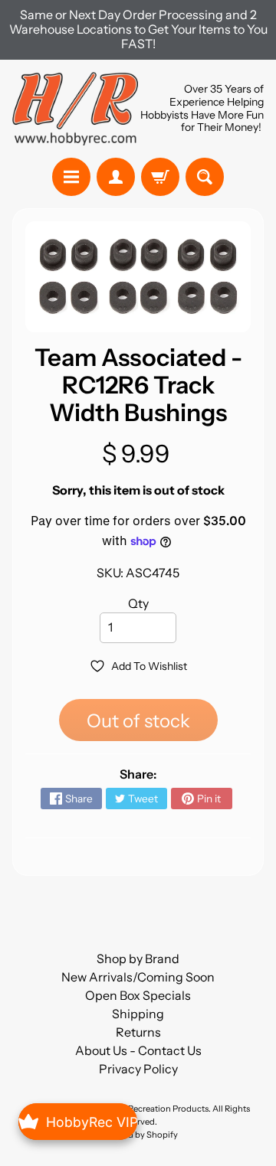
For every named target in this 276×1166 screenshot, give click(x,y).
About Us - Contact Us (138, 1050)
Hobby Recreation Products (154, 1108)
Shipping (138, 1013)
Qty (138, 603)
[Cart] (160, 177)
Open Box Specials (138, 995)
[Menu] (71, 177)
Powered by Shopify (138, 1134)
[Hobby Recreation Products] (75, 108)
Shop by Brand (138, 958)
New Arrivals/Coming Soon (138, 977)
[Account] (116, 177)
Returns (138, 1032)
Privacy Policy (138, 1068)
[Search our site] (205, 177)
